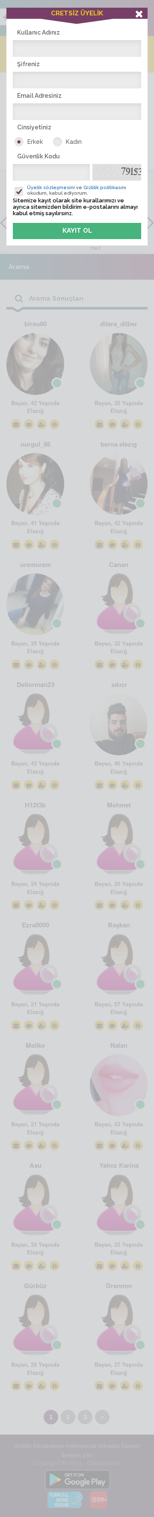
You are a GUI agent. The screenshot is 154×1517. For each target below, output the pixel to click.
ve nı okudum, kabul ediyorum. (76, 190)
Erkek (35, 141)
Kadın (74, 141)
